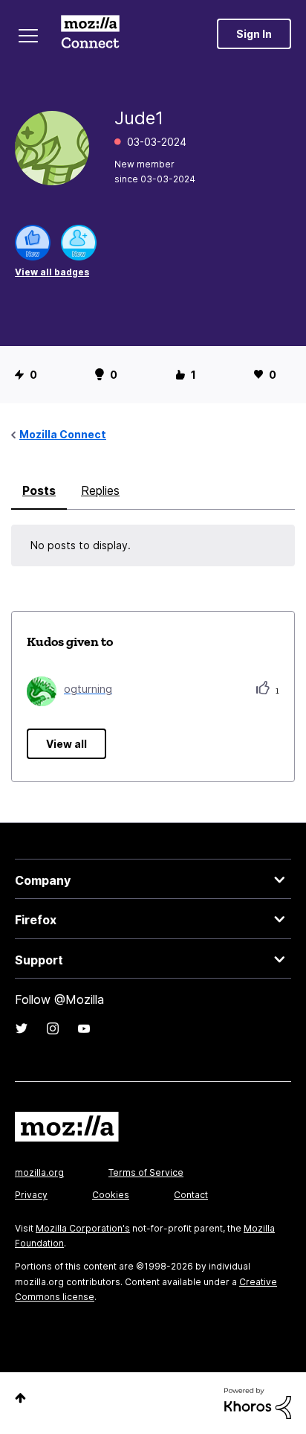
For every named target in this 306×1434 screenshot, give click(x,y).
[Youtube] (84, 1028)
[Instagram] (52, 1028)
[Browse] (28, 35)
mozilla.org (39, 1172)
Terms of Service (145, 1172)
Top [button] (20, 1398)
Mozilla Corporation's (83, 1228)
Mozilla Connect (90, 33)
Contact (191, 1194)
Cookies (110, 1194)
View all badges (52, 272)
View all (66, 743)
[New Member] (79, 242)
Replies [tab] (100, 490)
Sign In (254, 34)
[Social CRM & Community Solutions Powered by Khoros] (257, 1402)
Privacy (31, 1194)
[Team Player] (33, 242)
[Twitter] (21, 1028)
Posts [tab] (39, 490)
